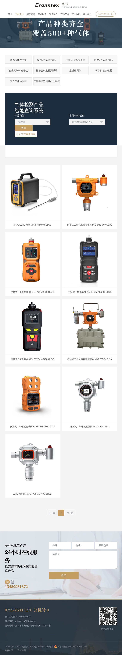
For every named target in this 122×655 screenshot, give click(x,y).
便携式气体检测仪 (46, 59)
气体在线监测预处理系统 (47, 81)
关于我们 (76, 13)
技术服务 (42, 13)
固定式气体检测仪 (103, 59)
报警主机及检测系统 (46, 70)
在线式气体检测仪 (18, 70)
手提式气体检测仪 (75, 59)
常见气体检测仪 (18, 59)
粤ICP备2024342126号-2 (41, 646)
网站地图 (21, 650)
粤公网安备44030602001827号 (72, 646)
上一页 (52, 513)
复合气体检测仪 (18, 81)
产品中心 (19, 13)
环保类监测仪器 (103, 70)
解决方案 (31, 13)
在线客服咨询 (28, 134)
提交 (63, 575)
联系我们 (87, 13)
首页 (10, 13)
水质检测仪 (75, 70)
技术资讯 (65, 13)
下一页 (70, 513)
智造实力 (53, 13)
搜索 (23, 128)
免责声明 (9, 650)
